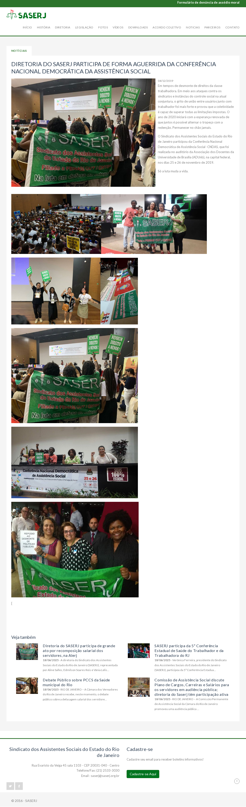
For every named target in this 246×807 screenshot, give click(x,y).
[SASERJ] (26, 14)
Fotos (103, 27)
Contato (232, 27)
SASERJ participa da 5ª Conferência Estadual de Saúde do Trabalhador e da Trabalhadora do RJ (189, 650)
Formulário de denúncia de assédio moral (208, 2)
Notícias (19, 50)
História (43, 27)
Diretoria (62, 27)
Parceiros (212, 27)
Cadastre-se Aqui (143, 774)
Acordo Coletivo (167, 27)
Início (27, 27)
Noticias (193, 27)
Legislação (84, 27)
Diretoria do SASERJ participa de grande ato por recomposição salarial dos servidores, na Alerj (79, 650)
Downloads (138, 27)
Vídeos (118, 27)
